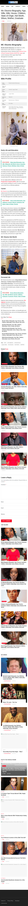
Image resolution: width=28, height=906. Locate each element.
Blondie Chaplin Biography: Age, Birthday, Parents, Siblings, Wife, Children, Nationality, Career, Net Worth (14, 678)
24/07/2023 (7, 883)
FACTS (2, 813)
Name (2, 501)
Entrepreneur (17, 342)
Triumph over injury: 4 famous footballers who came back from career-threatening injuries (13, 769)
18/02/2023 (9, 21)
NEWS (23, 6)
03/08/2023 (7, 839)
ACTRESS (4, 579)
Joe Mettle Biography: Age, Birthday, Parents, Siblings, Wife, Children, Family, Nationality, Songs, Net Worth (13, 727)
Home (2, 6)
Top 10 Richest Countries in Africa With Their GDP (13, 837)
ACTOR (2, 791)
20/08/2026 (3, 629)
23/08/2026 (3, 450)
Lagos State (4, 344)
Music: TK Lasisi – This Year (10, 702)
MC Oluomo (4, 191)
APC (5, 342)
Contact (18, 6)
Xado (3, 21)
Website (3, 514)
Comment (3, 484)
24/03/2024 (9, 773)
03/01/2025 (14, 730)
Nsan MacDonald (7, 730)
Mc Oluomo (10, 344)
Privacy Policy (10, 900)
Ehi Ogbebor (10, 342)
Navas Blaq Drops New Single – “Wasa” (13, 751)
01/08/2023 (7, 861)
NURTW (22, 344)
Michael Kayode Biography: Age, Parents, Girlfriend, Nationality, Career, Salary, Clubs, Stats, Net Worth (14, 330)
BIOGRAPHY (4, 363)
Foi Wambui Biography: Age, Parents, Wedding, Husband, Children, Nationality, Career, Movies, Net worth (13, 584)
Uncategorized (5, 464)
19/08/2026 (3, 649)
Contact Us (3, 900)
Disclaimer (17, 900)
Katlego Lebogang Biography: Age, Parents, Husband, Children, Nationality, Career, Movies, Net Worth (13, 606)
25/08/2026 (3, 410)
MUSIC (7, 6)
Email (2, 507)
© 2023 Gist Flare (4, 903)
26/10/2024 (14, 753)
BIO (12, 6)
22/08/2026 (3, 470)
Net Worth (17, 344)
